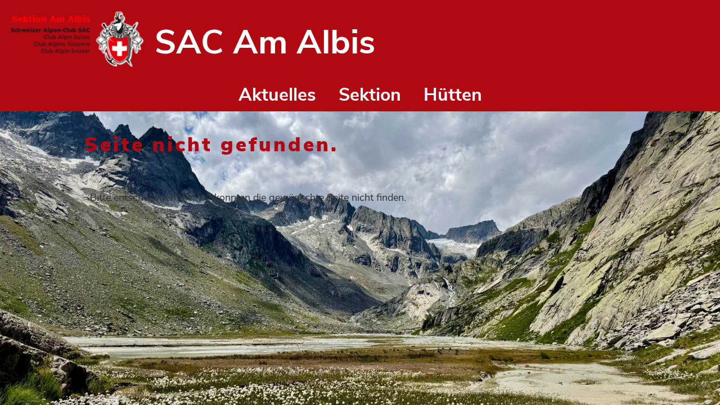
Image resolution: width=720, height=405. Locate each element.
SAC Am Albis (265, 42)
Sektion (370, 95)
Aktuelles (277, 95)
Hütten (453, 95)
